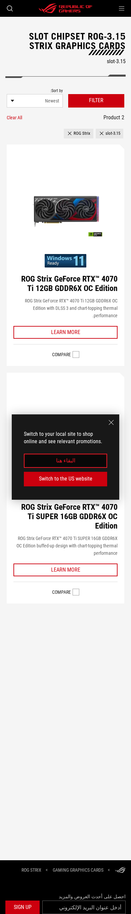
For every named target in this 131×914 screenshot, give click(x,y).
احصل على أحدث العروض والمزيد (92, 896)
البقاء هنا (65, 460)
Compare (61, 354)
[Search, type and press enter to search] (9, 8)
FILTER (96, 100)
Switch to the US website (65, 478)
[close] (111, 422)
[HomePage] (120, 870)
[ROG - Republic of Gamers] (65, 8)
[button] (122, 8)
